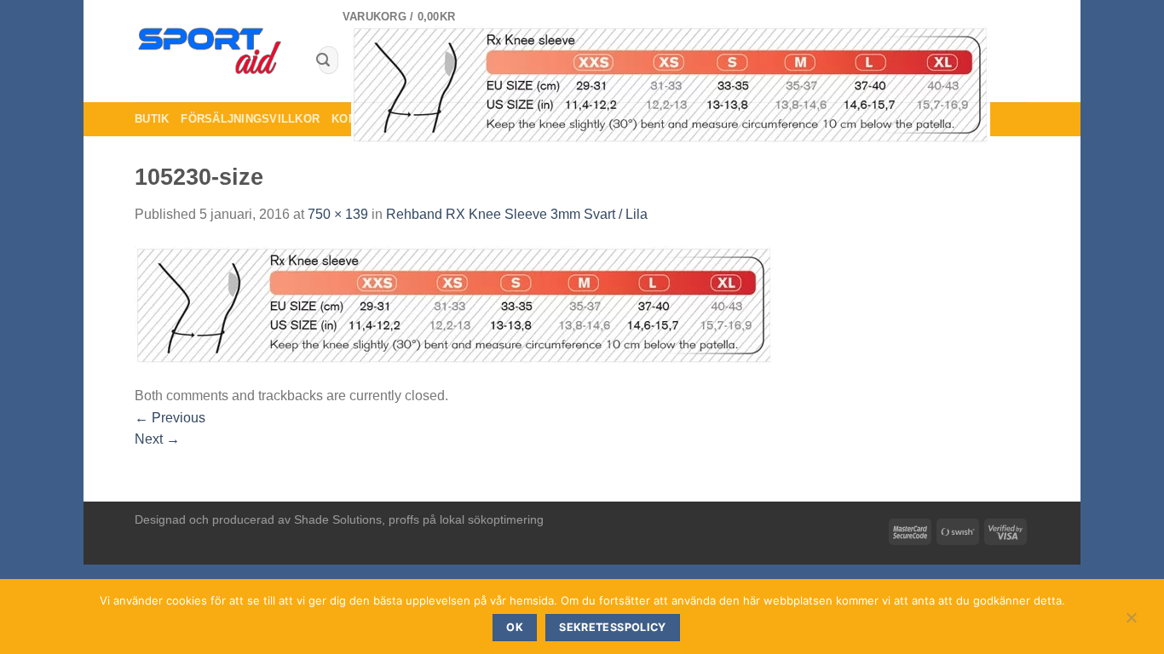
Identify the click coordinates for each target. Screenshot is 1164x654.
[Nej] (1130, 621)
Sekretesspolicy (612, 627)
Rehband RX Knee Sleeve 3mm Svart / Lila (517, 214)
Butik (152, 118)
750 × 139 (338, 214)
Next (157, 439)
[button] (686, 76)
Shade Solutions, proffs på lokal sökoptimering (419, 519)
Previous (170, 417)
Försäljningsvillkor (250, 118)
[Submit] (322, 60)
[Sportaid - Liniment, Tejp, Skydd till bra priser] (211, 51)
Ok (514, 627)
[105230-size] (454, 304)
